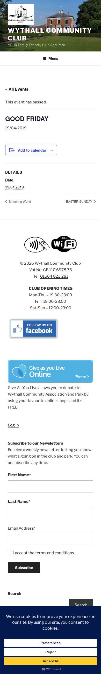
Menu (53, 58)
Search (14, 593)
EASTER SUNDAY (79, 201)
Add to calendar (32, 150)
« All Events (16, 89)
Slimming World (19, 201)
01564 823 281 (54, 276)
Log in (13, 425)
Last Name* (19, 501)
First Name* (19, 475)
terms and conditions (54, 553)
